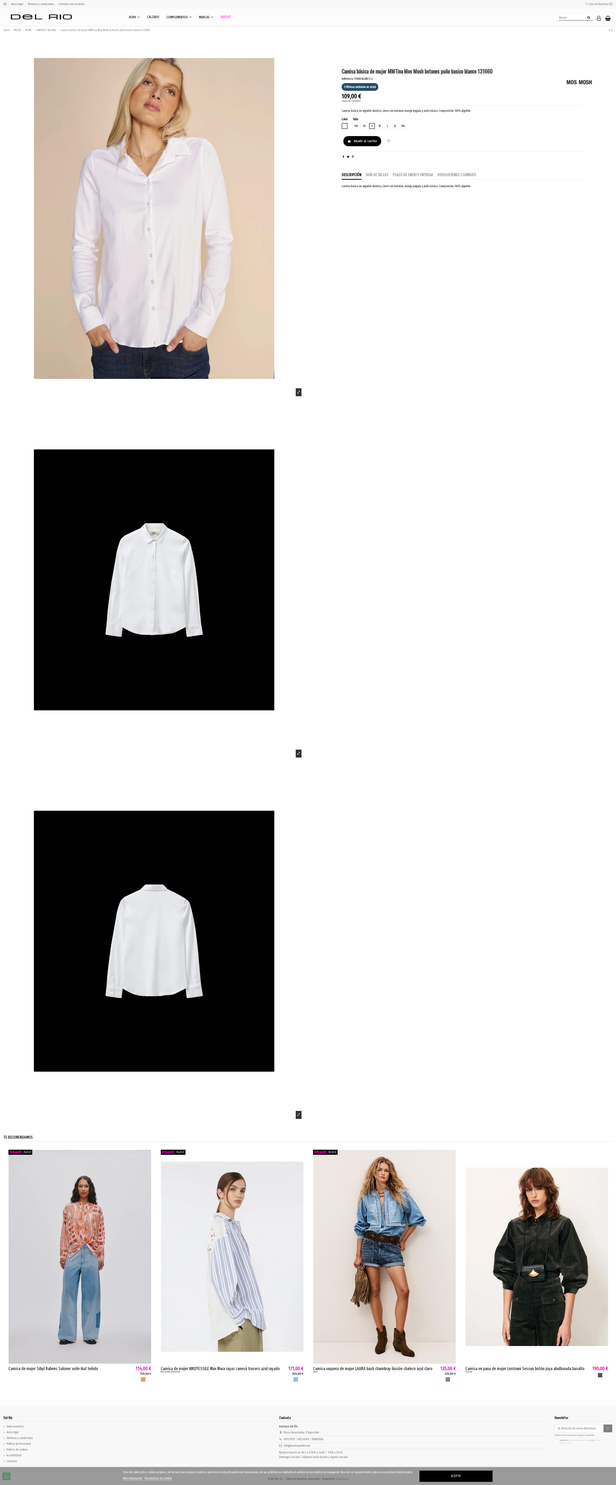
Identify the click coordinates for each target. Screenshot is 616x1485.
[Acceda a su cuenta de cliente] (599, 18)
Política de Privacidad (18, 1443)
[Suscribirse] (607, 1428)
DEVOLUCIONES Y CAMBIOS (456, 174)
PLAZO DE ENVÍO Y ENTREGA (413, 174)
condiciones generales (580, 1440)
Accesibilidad (13, 1455)
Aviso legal (17, 4)
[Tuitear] (348, 156)
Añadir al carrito (365, 141)
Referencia (347, 78)
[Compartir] (343, 156)
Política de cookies (16, 1449)
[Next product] (611, 30)
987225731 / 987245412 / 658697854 (303, 1439)
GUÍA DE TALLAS (377, 174)
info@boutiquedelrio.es (297, 1445)
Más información (133, 1478)
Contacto (11, 1461)
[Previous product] (610, 30)
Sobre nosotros (15, 1426)
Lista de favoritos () (600, 4)
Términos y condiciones (41, 4)
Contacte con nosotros (71, 4)
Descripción (351, 174)
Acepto (456, 1476)
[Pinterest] (353, 156)
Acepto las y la (580, 1442)
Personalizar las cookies (158, 1478)
